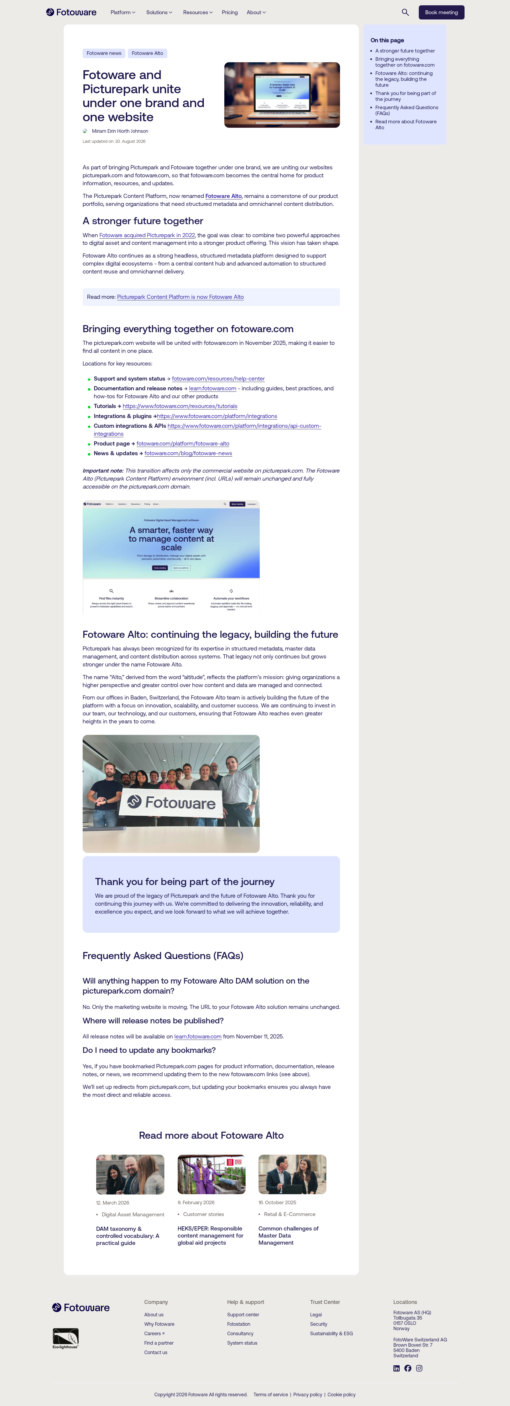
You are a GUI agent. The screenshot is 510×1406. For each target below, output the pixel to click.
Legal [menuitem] (316, 1314)
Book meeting (441, 12)
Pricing (230, 12)
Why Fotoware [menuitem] (159, 1324)
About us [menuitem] (154, 1314)
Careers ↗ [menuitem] (154, 1333)
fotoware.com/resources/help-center (218, 378)
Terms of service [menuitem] (271, 1394)
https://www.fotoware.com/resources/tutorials (180, 406)
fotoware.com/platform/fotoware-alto (183, 443)
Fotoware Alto (147, 53)
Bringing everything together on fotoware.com (405, 62)
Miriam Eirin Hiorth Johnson (120, 131)
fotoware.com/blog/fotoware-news (188, 453)
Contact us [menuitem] (155, 1352)
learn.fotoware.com (212, 388)
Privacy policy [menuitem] (307, 1394)
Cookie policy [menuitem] (342, 1394)
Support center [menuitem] (243, 1314)
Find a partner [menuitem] (159, 1343)
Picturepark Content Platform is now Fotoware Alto (180, 297)
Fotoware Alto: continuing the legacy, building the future (404, 79)
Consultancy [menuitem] (240, 1333)
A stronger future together (405, 51)
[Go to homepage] (71, 15)
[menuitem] (396, 1369)
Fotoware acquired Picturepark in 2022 (147, 235)
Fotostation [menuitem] (238, 1324)
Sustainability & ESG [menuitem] (331, 1333)
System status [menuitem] (242, 1343)
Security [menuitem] (318, 1324)
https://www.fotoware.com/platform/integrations (217, 416)
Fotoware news (104, 53)
